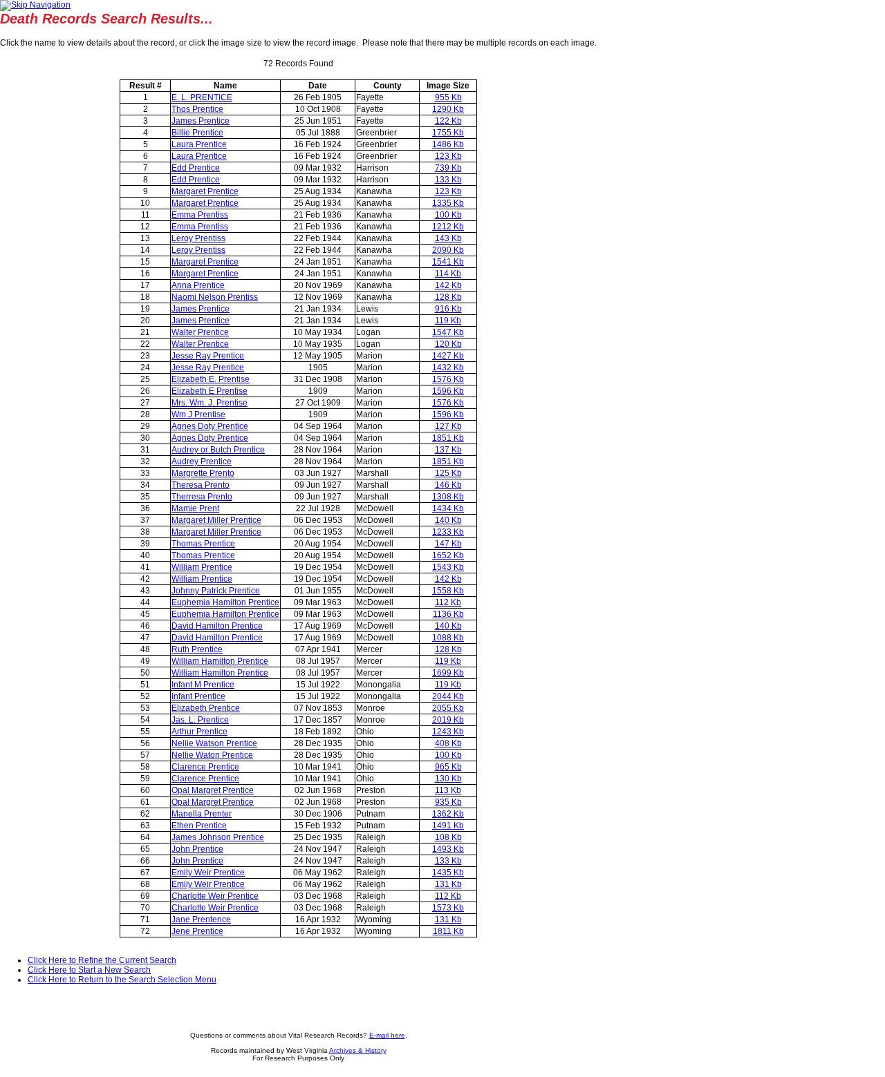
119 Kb (448, 320)
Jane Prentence (201, 919)
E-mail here (387, 1035)
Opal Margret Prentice (212, 790)
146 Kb (448, 485)
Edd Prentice (195, 168)
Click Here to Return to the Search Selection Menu (122, 979)
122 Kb (448, 121)
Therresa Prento (201, 497)
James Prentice (200, 121)
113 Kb (448, 790)
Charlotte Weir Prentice (215, 896)
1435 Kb (448, 872)
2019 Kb (448, 720)
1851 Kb (448, 438)
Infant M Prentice (202, 684)
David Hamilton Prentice (217, 626)
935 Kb (448, 802)
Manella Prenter (201, 814)
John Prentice (197, 849)
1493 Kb (448, 849)
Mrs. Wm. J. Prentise (209, 403)
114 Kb (448, 273)
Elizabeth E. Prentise (210, 379)
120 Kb (448, 344)
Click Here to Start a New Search (89, 970)
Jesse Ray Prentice (207, 356)
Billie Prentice (197, 132)
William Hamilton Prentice (219, 661)
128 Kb (448, 297)
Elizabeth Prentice (205, 708)
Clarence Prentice (205, 767)
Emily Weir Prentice (208, 872)
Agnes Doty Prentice (209, 426)
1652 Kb (448, 555)
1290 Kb (448, 109)
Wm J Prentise (198, 414)
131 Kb (448, 884)
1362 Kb (448, 814)
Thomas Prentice (203, 544)
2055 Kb (448, 708)
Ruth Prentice (197, 649)
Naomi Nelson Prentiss (214, 297)
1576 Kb (448, 379)
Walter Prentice (200, 332)
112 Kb (448, 602)
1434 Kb (448, 508)
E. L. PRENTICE (201, 97)
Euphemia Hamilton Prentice (225, 602)
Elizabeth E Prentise (209, 391)
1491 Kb (448, 825)
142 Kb (448, 285)
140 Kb (448, 520)
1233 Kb (448, 532)
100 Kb (448, 215)
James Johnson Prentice (217, 837)
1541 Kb (448, 262)
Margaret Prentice (205, 191)
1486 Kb (448, 144)
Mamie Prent (195, 508)
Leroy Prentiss (198, 238)
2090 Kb (448, 250)
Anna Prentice (198, 285)
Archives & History (357, 1050)
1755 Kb (448, 132)
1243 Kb (448, 731)
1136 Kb (448, 614)
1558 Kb (448, 590)
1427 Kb (448, 356)
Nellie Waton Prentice (212, 755)
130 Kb (448, 778)
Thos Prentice (197, 109)
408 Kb (448, 743)
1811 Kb (448, 931)
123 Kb (448, 156)
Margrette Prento (202, 473)
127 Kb (448, 426)
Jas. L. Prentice (200, 720)
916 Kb (448, 309)
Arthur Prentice (199, 731)
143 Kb (448, 238)
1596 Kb (448, 391)
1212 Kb (448, 226)
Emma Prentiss (199, 215)
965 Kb (448, 767)
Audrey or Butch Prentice (218, 450)
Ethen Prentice (199, 825)
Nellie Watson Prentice (214, 743)
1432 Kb (448, 367)
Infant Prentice (198, 696)
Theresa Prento (200, 485)
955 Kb (448, 97)
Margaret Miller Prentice (216, 520)
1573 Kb (448, 908)
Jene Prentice (197, 931)
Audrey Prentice (201, 461)
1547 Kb (448, 332)
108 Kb (448, 837)
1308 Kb (448, 497)
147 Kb (448, 544)
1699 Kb (448, 673)
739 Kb (448, 168)
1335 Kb (448, 203)
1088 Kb (448, 637)
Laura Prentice (199, 144)
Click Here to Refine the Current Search (102, 960)
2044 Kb (448, 696)
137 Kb (448, 450)
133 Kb (448, 179)
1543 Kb (448, 567)
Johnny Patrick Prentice (215, 590)
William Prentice (201, 567)
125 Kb (448, 473)
